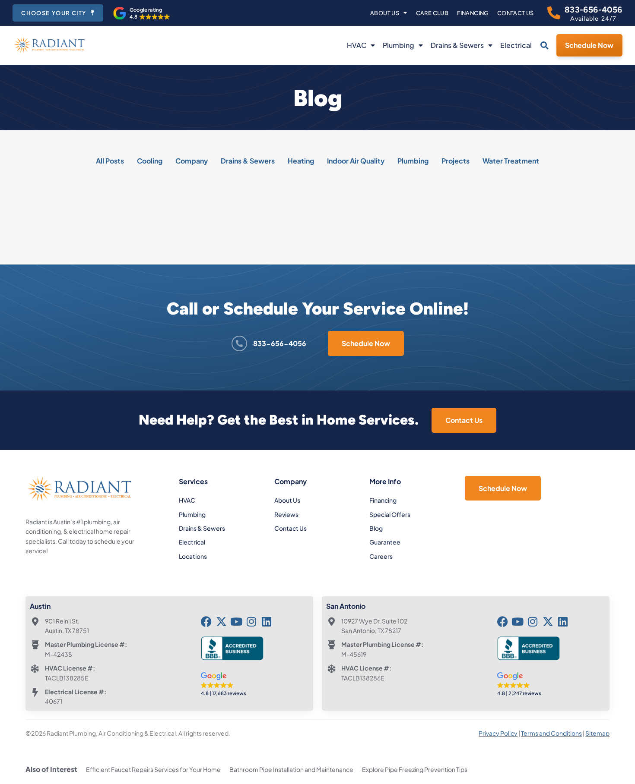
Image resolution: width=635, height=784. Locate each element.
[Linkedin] (266, 621)
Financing (473, 12)
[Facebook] (206, 621)
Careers (381, 556)
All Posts (110, 160)
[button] (141, 13)
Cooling (149, 160)
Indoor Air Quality (355, 160)
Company (191, 160)
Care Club (432, 12)
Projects (455, 160)
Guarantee (384, 542)
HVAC (356, 45)
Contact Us (515, 12)
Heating (301, 160)
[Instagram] (251, 621)
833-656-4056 (593, 10)
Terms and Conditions (551, 733)
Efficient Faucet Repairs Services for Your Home (153, 769)
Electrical (516, 45)
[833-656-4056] (553, 12)
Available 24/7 (593, 18)
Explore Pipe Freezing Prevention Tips (414, 769)
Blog (376, 528)
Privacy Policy (498, 733)
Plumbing (398, 45)
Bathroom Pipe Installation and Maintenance (291, 769)
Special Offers (389, 514)
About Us (384, 12)
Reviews (286, 514)
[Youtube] (236, 621)
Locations (193, 556)
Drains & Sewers (457, 45)
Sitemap (597, 733)
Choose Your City (53, 12)
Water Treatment (511, 160)
